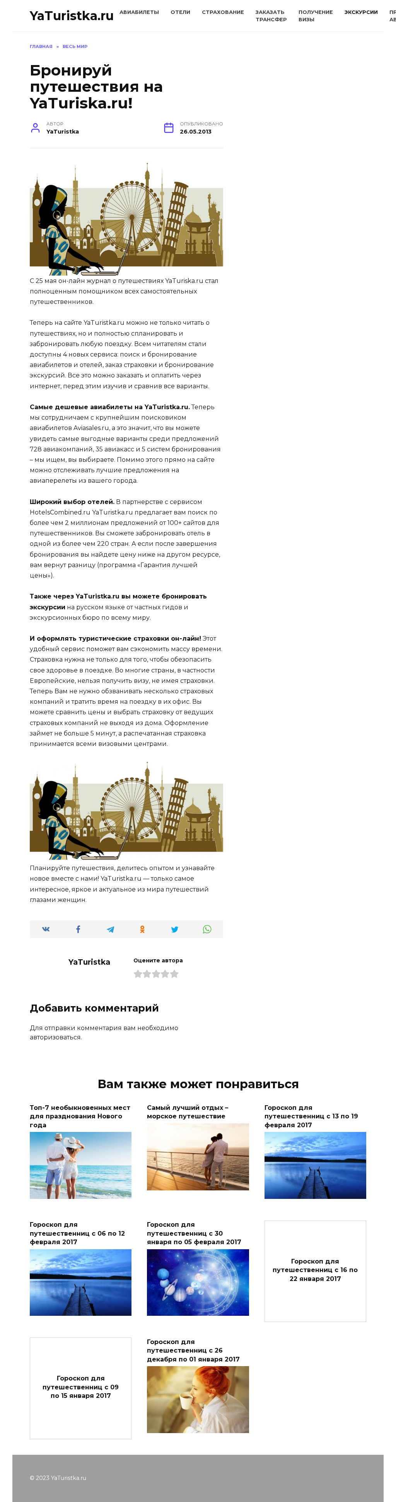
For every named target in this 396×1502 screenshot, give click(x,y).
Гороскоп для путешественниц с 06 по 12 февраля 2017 (77, 1233)
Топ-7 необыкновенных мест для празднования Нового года (80, 1116)
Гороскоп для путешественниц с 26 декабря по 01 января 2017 (193, 1350)
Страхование (223, 12)
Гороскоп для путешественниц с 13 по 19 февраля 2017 (311, 1116)
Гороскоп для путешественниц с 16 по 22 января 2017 (315, 1269)
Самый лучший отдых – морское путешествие (187, 1112)
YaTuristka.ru (72, 15)
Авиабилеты (139, 12)
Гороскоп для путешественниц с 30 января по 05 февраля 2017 (194, 1233)
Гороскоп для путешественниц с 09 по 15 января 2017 (81, 1387)
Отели (180, 12)
